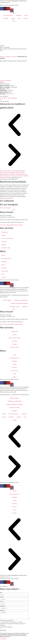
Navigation (25, 306)
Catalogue (18, 15)
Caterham (25, 175)
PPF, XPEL (5, 18)
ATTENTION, (3, 630)
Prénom (2, 596)
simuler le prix (10, 93)
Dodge (1, 177)
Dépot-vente (13, 622)
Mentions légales (7, 300)
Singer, (8, 177)
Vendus (26, 15)
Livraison (3, 235)
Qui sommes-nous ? (8, 15)
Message (2, 610)
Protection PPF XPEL (13, 623)
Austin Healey (19, 175)
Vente (6, 622)
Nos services (4, 271)
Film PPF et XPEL (5, 248)
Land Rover (18, 172)
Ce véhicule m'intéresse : (6, 627)
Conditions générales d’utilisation (19, 303)
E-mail (1, 601)
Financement (4, 232)
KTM (5, 177)
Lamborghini (11, 172)
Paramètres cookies (14, 306)
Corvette (13, 175)
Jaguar (5, 172)
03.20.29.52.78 (14, 2)
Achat (2, 622)
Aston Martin (7, 171)
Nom (1, 592)
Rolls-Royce (23, 174)
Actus (19, 18)
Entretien (3, 244)
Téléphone (2, 606)
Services (13, 18)
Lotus (22, 172)
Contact (26, 18)
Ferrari (1, 172)
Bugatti (23, 171)
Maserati (2, 174)
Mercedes (12, 174)
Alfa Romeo (7, 175)
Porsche (14, 56)
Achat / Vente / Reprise (7, 238)
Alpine (1, 171)
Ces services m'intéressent (7, 620)
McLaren (7, 174)
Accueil (2, 56)
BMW (19, 171)
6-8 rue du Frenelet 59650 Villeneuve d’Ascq (11, 225)
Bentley (16, 171)
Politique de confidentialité (21, 300)
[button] (14, 125)
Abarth (2, 175)
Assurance (4, 241)
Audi (12, 171)
